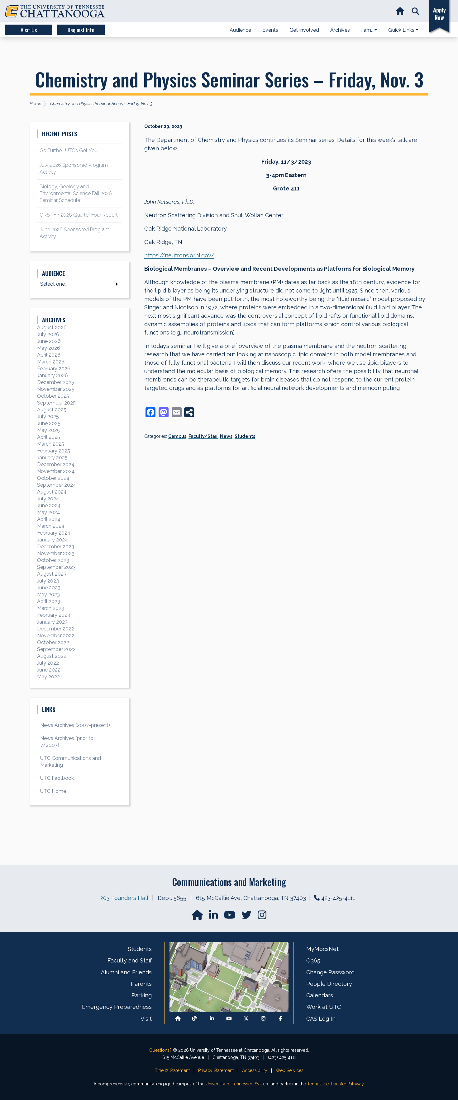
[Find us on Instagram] (262, 917)
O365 (313, 960)
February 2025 (53, 451)
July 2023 (48, 581)
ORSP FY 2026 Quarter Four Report (79, 215)
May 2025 (48, 430)
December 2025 (55, 382)
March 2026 (50, 362)
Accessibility (254, 1070)
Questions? (160, 1050)
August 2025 (51, 410)
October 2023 (53, 560)
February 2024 (53, 533)
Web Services (289, 1070)
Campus (177, 436)
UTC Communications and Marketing (70, 761)
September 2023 (56, 567)
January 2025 (52, 458)
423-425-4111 (338, 898)
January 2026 (52, 375)
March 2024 (50, 526)
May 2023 (48, 594)
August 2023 (51, 574)
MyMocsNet (322, 949)
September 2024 (56, 485)
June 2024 (49, 505)
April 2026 (48, 355)
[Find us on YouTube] (230, 917)
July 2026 (48, 334)
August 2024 (52, 492)
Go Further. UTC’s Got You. (69, 150)
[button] (415, 11)
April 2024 (48, 519)
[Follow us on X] (246, 1018)
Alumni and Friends (126, 972)
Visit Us (29, 30)
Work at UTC (323, 1007)
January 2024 (52, 540)
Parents (141, 984)
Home (35, 103)
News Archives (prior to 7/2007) (66, 741)
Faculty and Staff (129, 960)
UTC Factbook (57, 778)
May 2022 (48, 677)
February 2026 (53, 369)
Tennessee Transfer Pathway (335, 1083)
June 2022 (48, 670)
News (226, 436)
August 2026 (52, 327)
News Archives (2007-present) (75, 725)
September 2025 (56, 403)
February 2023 (53, 615)
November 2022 (55, 636)
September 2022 (56, 649)
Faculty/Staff (203, 436)
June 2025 (48, 423)
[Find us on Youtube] (229, 1018)
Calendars (319, 995)
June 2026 (49, 341)
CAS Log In (321, 1018)
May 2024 (48, 512)
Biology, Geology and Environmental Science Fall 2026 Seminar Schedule (76, 193)
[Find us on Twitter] (247, 917)
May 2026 (48, 348)
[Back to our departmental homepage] (178, 1018)
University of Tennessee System (238, 1083)
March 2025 (50, 444)
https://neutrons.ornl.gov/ (179, 255)
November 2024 (56, 471)
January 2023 (52, 622)
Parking (141, 995)
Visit (146, 1018)
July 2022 (48, 663)
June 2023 (48, 588)
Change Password (330, 972)
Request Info (81, 30)
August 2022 (51, 656)
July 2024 (48, 499)
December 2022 (55, 629)
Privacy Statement (216, 1070)
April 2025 (48, 437)
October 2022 (53, 642)
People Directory (329, 984)
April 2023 (48, 601)
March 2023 (50, 608)
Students (245, 436)
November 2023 (55, 553)
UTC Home (53, 791)
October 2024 (53, 478)
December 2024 (55, 464)
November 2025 (55, 389)
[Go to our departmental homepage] (198, 917)
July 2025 (48, 416)
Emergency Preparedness (117, 1007)
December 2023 (55, 547)
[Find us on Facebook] (280, 1018)
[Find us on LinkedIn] (214, 917)
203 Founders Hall (124, 898)
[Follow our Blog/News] (194, 1018)
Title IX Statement (172, 1070)
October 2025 (53, 396)
